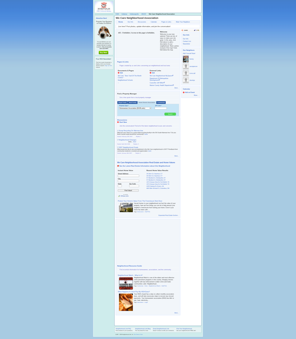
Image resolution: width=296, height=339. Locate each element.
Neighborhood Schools (125, 80)
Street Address (123, 174)
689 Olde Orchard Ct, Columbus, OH (157, 188)
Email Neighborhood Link (161, 329)
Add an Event (190, 92)
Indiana (124, 14)
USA (117, 14)
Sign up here (108, 65)
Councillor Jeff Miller (156, 83)
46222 (143, 14)
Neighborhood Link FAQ (123, 329)
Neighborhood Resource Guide (129, 266)
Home (120, 22)
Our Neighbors (188, 50)
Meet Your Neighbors (183, 22)
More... (176, 88)
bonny (192, 59)
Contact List (187, 41)
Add (121, 73)
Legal (146, 302)
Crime (146, 286)
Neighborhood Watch (154, 286)
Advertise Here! (101, 18)
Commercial (161, 102)
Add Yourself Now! (189, 53)
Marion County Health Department (161, 85)
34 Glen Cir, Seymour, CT (154, 174)
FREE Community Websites (104, 11)
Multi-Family (132, 102)
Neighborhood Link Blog (143, 329)
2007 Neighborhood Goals (128, 147)
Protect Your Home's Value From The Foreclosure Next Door (140, 201)
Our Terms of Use (138, 334)
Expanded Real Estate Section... (169, 215)
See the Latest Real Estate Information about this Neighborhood (144, 166)
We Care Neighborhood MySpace (161, 76)
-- (118, 83)
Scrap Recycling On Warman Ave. (131, 130)
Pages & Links (166, 22)
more (146, 134)
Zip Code (132, 184)
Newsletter (186, 44)
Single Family (122, 102)
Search (170, 114)
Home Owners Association (147, 102)
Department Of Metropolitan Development (159, 79)
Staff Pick (147, 211)
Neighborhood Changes (127, 140)
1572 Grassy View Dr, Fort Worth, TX (157, 182)
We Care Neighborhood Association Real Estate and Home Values (146, 162)
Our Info (130, 22)
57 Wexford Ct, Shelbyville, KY (156, 178)
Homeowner (140, 211)
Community (140, 286)
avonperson (193, 66)
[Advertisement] (157, 6)
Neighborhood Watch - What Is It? (130, 275)
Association (140, 302)
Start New (123, 122)
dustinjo (192, 80)
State (119, 184)
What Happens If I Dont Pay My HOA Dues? (134, 292)
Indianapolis (134, 14)
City (119, 179)
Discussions (142, 22)
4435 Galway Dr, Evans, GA (155, 186)
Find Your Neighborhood (184, 329)
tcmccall (192, 73)
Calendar (154, 22)
